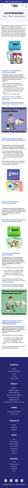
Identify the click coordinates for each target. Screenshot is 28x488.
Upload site (14, 427)
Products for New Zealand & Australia (14, 402)
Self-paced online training (14, 411)
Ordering (14, 369)
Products (10, 16)
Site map (14, 376)
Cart (14, 471)
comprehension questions (14, 280)
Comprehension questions (9, 96)
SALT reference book (14, 392)
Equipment (14, 429)
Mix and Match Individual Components (13, 102)
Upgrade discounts (14, 399)
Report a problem (14, 444)
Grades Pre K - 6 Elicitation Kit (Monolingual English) (11, 71)
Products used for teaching (14, 395)
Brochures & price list (14, 371)
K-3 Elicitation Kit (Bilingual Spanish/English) (11, 254)
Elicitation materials (14, 390)
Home (4, 16)
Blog (14, 439)
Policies (14, 373)
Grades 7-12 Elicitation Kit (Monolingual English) (10, 202)
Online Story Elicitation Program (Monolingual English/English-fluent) (14, 139)
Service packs (14, 446)
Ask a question (14, 441)
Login (14, 461)
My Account (14, 466)
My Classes (14, 468)
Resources (14, 451)
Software (14, 388)
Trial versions (14, 448)
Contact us (14, 453)
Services (14, 425)
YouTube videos (14, 414)
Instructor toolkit (14, 378)
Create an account (14, 464)
